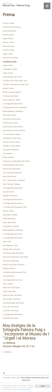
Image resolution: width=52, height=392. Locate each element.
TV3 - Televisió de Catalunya (14, 180)
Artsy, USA (7, 241)
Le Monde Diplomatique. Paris (14, 272)
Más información (25, 389)
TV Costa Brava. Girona (11, 134)
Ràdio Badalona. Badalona (13, 230)
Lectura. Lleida (8, 23)
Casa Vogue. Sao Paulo (11, 299)
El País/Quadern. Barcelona (13, 165)
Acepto (43, 386)
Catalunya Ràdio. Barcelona (13, 303)
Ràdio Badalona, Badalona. (13, 111)
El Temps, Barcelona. (11, 96)
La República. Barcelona (12, 138)
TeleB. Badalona (9, 218)
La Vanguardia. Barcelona (12, 103)
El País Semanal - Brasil (11, 100)
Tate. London (8, 283)
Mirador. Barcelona (10, 195)
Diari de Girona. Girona (11, 142)
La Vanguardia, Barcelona (13, 237)
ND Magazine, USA (10, 245)
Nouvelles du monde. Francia (14, 130)
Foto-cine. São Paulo (11, 306)
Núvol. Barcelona (9, 176)
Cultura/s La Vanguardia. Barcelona (16, 161)
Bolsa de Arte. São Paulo (12, 295)
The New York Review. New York (15, 84)
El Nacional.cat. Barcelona (13, 126)
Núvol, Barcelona (9, 222)
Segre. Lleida (8, 38)
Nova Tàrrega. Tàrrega (11, 184)
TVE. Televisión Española (12, 172)
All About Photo (9, 268)
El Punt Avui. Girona (10, 123)
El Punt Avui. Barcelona (12, 27)
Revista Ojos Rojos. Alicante (13, 264)
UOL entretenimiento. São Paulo (15, 257)
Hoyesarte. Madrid (10, 215)
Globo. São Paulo (9, 291)
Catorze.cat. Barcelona (12, 119)
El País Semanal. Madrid (12, 92)
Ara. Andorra (7, 153)
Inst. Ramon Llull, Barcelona (13, 253)
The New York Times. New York (15, 80)
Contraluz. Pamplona (11, 260)
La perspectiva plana (11, 226)
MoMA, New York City (11, 249)
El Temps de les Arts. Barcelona (15, 107)
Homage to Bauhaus (11, 149)
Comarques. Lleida (10, 69)
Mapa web (16, 377)
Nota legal (7, 377)
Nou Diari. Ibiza (8, 46)
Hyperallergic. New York (12, 77)
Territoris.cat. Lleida (10, 57)
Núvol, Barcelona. (9, 115)
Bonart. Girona (8, 34)
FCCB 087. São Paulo (10, 318)
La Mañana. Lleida (10, 61)
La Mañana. (7, 352)
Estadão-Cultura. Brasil (11, 146)
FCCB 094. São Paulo (11, 310)
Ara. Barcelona (8, 192)
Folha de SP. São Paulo (11, 287)
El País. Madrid (8, 157)
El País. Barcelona (9, 31)
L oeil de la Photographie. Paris (15, 207)
